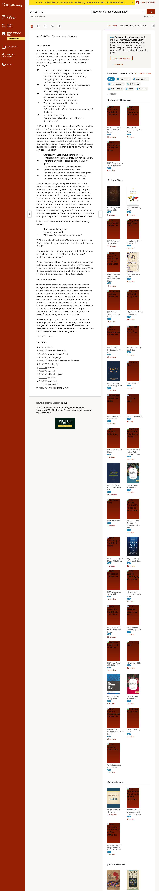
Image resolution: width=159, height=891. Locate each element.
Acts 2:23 (43, 350)
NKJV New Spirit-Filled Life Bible (114, 664)
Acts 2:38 (43, 367)
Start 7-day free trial (121, 58)
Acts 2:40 (43, 371)
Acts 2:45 (43, 381)
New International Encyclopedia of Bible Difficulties (114, 847)
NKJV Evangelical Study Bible (114, 593)
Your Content (141, 25)
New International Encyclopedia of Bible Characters (134, 812)
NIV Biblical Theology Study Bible (113, 314)
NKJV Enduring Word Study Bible (134, 559)
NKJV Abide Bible (114, 521)
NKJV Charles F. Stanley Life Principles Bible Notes (133, 524)
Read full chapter (44, 336)
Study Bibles (116, 180)
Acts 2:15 (43, 347)
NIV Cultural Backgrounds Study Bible (115, 349)
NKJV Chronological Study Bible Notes (115, 164)
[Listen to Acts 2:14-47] (59, 26)
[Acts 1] (30, 214)
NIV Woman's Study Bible (132, 486)
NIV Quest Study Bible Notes (114, 417)
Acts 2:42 (43, 377)
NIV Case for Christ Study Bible (135, 313)
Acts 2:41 (43, 374)
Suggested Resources (120, 100)
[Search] (151, 11)
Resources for (120, 73)
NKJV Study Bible (134, 663)
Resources (112, 25)
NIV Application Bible (133, 275)
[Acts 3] (100, 214)
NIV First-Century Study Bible (134, 348)
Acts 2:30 (43, 360)
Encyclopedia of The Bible (113, 811)
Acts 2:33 (43, 364)
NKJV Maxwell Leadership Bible (134, 628)
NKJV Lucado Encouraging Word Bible (135, 130)
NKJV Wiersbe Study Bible (113, 697)
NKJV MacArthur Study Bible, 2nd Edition (114, 130)
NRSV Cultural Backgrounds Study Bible (115, 732)
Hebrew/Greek (127, 25)
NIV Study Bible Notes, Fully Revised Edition (133, 452)
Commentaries (117, 864)
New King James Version (48, 402)
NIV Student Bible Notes (114, 451)
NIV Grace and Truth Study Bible (114, 384)
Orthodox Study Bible (133, 731)
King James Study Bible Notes (134, 242)
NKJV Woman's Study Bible (133, 697)
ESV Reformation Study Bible (114, 242)
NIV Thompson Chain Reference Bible (114, 487)
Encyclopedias (117, 782)
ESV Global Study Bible (134, 209)
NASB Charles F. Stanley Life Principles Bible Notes (113, 277)
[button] (145, 2)
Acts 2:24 (43, 354)
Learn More (118, 64)
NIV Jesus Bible (133, 383)
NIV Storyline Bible (134, 416)
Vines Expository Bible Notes (114, 766)
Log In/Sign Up (147, 2)
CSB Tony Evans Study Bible (113, 209)
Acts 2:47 (43, 387)
